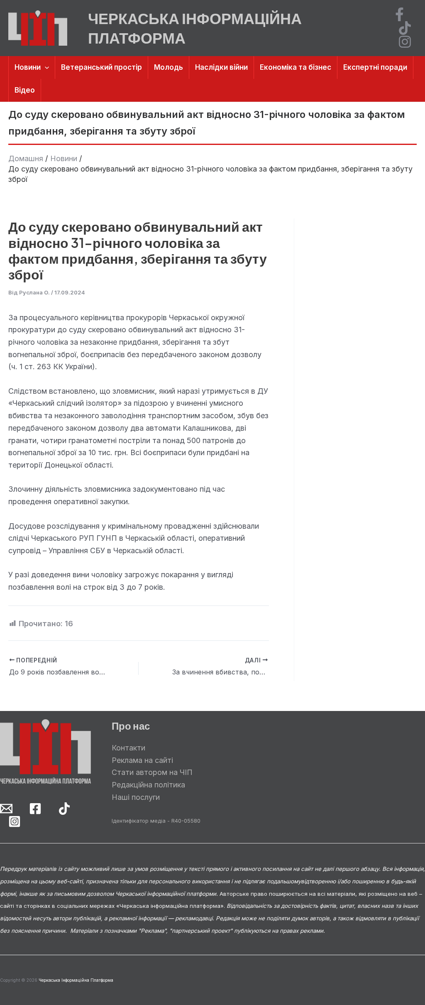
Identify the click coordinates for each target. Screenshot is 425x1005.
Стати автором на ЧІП (152, 772)
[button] (45, 67)
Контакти (128, 747)
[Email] (6, 808)
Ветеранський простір (101, 67)
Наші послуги (136, 797)
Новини (28, 67)
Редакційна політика (148, 784)
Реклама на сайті (142, 760)
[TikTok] (405, 28)
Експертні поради (375, 67)
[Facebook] (399, 14)
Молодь (168, 67)
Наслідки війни (221, 67)
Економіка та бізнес (295, 67)
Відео (25, 90)
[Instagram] (405, 42)
